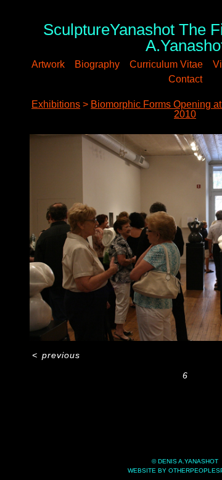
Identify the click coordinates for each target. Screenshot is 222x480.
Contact (185, 79)
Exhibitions (55, 104)
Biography (97, 64)
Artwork (48, 64)
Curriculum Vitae (166, 64)
